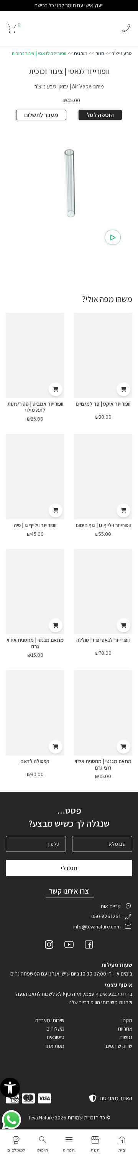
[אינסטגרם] (49, 945)
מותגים (80, 53)
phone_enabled (126, 28)
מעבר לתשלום (41, 115)
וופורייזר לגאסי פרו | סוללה (103, 639)
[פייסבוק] (89, 945)
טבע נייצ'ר (122, 53)
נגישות (125, 1037)
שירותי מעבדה (49, 1020)
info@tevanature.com (97, 926)
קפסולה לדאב (35, 761)
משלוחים (55, 1028)
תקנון (127, 1020)
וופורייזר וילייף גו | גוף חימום (103, 525)
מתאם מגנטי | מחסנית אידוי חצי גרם (103, 764)
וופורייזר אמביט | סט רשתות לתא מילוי (35, 406)
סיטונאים (55, 1037)
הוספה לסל (100, 115)
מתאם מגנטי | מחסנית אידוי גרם (35, 642)
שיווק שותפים (119, 1045)
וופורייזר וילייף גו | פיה (35, 525)
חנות (99, 53)
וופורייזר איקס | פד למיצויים (103, 403)
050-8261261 (106, 916)
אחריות (125, 1028)
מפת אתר (54, 1045)
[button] (10, 1088)
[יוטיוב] (69, 945)
